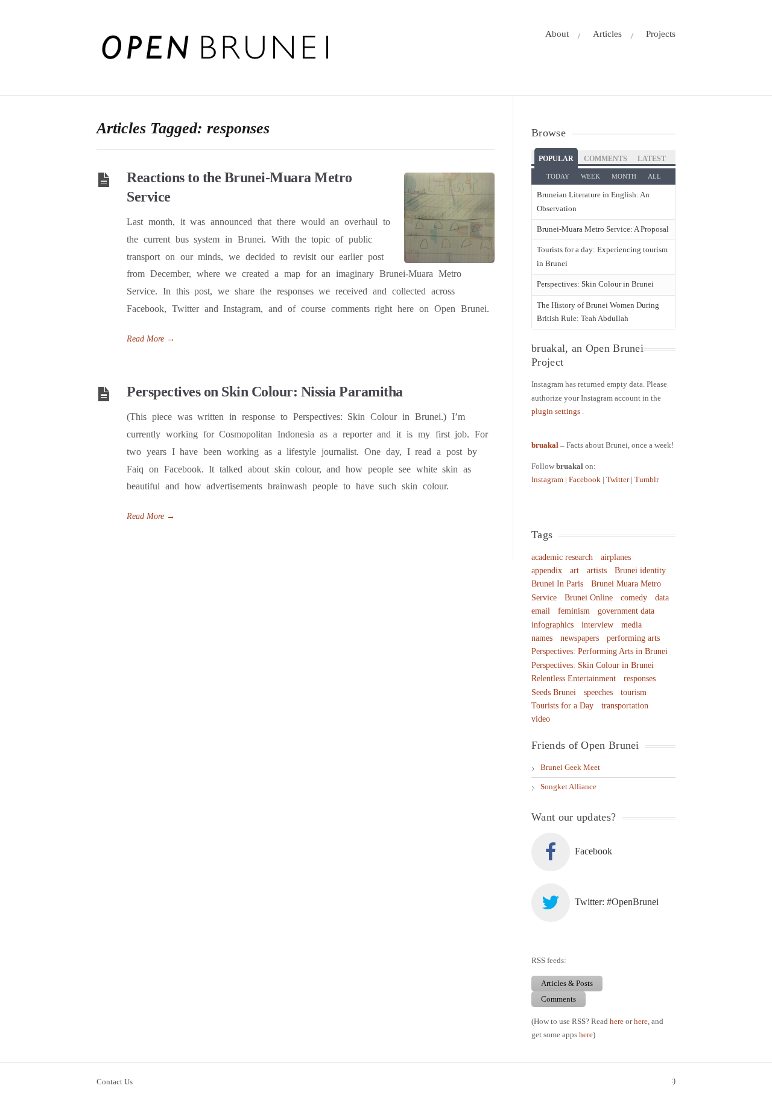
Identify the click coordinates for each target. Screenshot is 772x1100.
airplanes (616, 557)
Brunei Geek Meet (570, 767)
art (574, 570)
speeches (598, 692)
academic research (562, 557)
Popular (556, 158)
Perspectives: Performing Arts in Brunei (599, 651)
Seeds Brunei (553, 692)
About (557, 34)
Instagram (548, 479)
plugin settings (556, 411)
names (541, 638)
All (654, 176)
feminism (574, 610)
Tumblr (646, 479)
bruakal (544, 445)
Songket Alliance (568, 786)
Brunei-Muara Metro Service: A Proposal (603, 229)
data (662, 597)
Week (590, 176)
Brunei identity (640, 570)
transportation (624, 705)
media (631, 624)
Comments (605, 158)
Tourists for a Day (562, 705)
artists (597, 570)
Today (557, 176)
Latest (652, 158)
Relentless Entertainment (573, 678)
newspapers (579, 638)
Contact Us (114, 1081)
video (540, 718)
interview (597, 624)
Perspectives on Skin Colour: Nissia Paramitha (265, 391)
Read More (151, 338)
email (540, 610)
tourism (634, 692)
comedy (634, 597)
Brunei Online (589, 597)
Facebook (586, 479)
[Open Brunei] (213, 47)
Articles (607, 34)
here (617, 1021)
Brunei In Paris (557, 583)
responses (640, 678)
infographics (552, 624)
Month (624, 176)
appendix (546, 570)
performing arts (633, 638)
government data (626, 610)
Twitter (618, 479)
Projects (661, 34)
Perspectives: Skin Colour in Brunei (595, 283)
